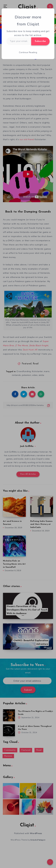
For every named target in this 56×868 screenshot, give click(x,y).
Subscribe (40, 41)
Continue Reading (28, 52)
